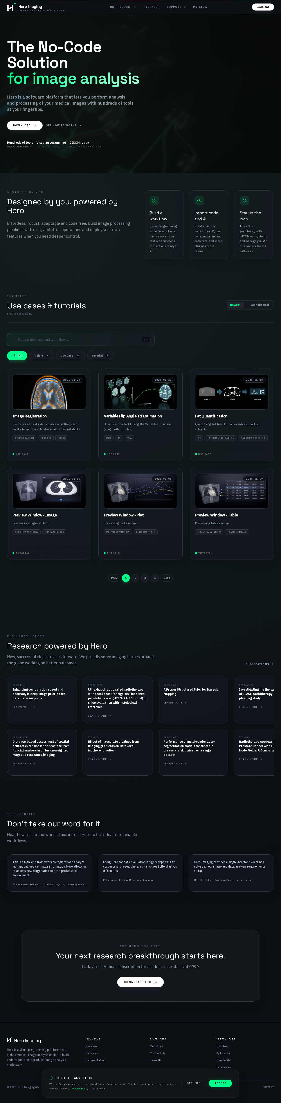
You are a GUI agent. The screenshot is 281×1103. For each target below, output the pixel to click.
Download (263, 7)
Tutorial (100, 355)
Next (166, 578)
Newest (235, 304)
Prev (114, 578)
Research (152, 7)
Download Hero (137, 982)
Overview (91, 1046)
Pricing (200, 7)
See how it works (61, 125)
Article (41, 355)
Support (174, 7)
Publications (257, 664)
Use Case (70, 355)
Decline (193, 1083)
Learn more (22, 707)
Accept (220, 1083)
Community (223, 1060)
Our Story (156, 1046)
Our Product (121, 7)
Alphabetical (260, 304)
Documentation (95, 1060)
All (16, 355)
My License (223, 1053)
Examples (91, 1053)
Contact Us (157, 1053)
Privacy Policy (80, 1088)
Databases (223, 1067)
